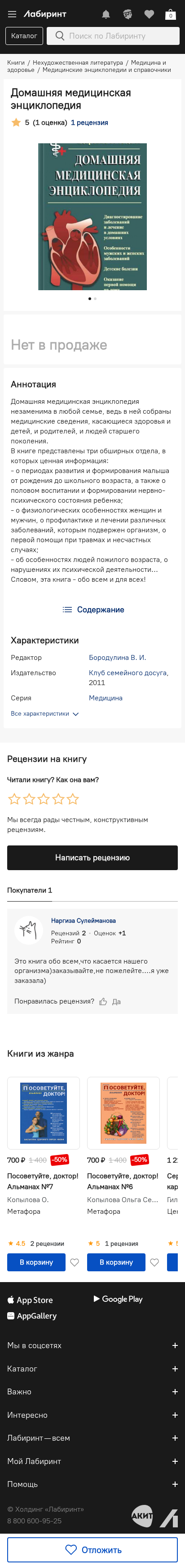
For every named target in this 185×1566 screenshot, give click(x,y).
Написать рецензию (92, 858)
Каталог (24, 35)
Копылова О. (28, 1200)
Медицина (106, 698)
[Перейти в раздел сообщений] (106, 14)
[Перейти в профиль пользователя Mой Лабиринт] (128, 14)
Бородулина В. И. (117, 657)
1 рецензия (121, 1243)
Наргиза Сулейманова (83, 921)
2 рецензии (47, 1243)
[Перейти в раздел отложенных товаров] (149, 14)
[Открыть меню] (12, 14)
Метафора (23, 1211)
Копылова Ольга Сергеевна (123, 1200)
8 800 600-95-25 (34, 1521)
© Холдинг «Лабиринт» (45, 1509)
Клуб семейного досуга (128, 672)
